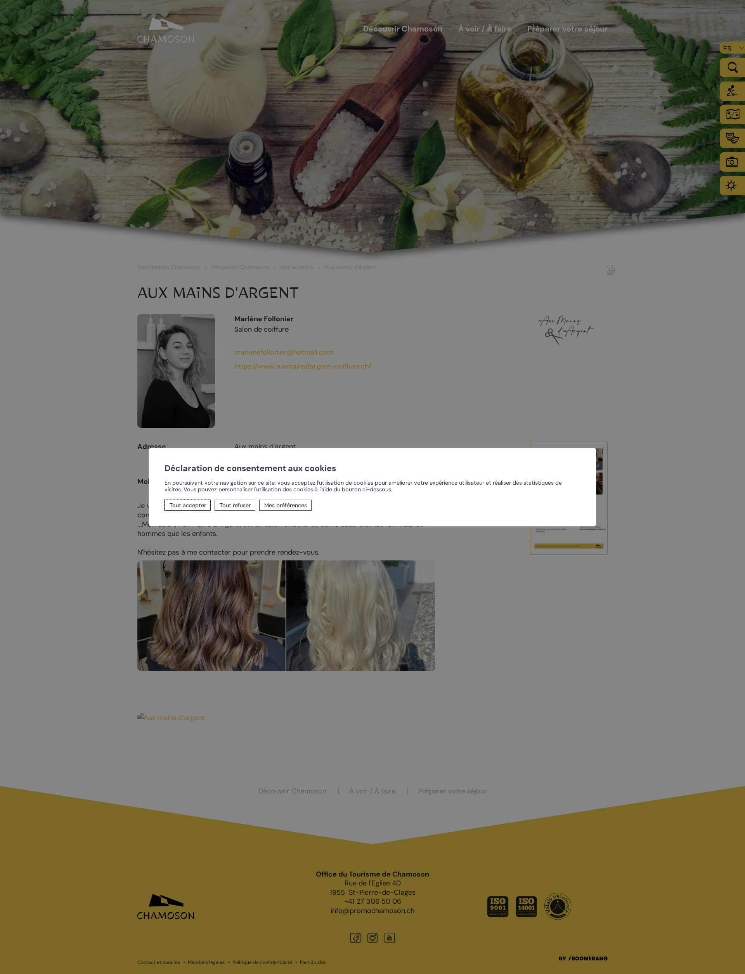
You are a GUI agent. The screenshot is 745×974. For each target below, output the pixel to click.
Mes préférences (285, 505)
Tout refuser (235, 505)
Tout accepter (188, 505)
